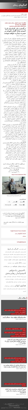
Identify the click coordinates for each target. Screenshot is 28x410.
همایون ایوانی (20, 285)
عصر (11, 266)
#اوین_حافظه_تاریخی (22, 249)
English (12, 231)
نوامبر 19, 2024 (22, 319)
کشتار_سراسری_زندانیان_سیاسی (12, 288)
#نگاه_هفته (11, 254)
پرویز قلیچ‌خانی (7, 285)
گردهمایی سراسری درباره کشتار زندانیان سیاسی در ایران (15, 310)
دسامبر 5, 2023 (22, 344)
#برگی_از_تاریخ (13, 249)
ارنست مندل (21, 256)
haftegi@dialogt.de (21, 242)
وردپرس (3, 407)
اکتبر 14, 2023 (23, 368)
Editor (17, 35)
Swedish (24, 231)
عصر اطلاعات (6, 266)
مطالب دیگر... (22, 298)
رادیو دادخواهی (22, 308)
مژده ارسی (24, 281)
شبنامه (6, 22)
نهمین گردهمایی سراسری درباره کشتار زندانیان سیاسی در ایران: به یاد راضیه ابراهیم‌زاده (15, 390)
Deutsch (16, 231)
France (20, 231)
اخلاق (25, 256)
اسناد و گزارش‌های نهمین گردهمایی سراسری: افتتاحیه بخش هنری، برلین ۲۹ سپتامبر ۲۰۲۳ (15, 341)
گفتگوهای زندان (20, 5)
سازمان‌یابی (10, 263)
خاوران (9, 259)
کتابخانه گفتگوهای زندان (20, 233)
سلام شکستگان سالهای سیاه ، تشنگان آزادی (14, 317)
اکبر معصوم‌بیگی (16, 256)
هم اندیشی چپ (9, 281)
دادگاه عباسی (18, 263)
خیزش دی (24, 263)
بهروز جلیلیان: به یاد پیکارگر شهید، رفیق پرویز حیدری (14, 222)
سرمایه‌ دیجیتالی (22, 266)
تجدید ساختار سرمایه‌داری (8, 256)
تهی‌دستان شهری (22, 259)
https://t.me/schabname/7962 (19, 174)
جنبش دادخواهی (18, 22)
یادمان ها (17, 24)
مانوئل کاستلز (9, 276)
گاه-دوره (24, 291)
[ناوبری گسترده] (25, 10)
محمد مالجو (24, 279)
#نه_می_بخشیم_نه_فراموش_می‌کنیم (20, 254)
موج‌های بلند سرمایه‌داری (10, 279)
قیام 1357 (18, 276)
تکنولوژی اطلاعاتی (15, 259)
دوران (13, 263)
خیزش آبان (6, 259)
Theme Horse (16, 407)
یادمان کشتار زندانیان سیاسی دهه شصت (17, 26)
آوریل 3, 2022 (23, 35)
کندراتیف (4, 288)
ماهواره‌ (5, 276)
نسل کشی (19, 281)
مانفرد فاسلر (14, 276)
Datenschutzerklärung (14, 405)
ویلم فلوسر (12, 285)
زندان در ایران (11, 22)
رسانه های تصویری (15, 328)
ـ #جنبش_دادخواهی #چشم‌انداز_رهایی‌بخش (15, 271)
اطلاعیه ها (24, 22)
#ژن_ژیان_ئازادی (6, 254)
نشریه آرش (15, 281)
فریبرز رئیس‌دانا (23, 276)
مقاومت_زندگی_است (17, 279)
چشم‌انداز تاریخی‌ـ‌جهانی (22, 288)
